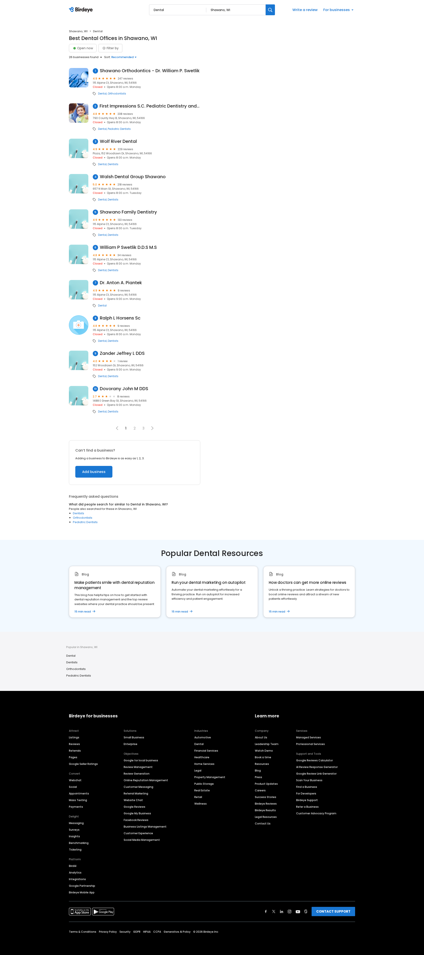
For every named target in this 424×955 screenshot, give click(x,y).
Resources (262, 764)
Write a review (305, 9)
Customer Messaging (138, 787)
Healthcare (201, 757)
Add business (94, 471)
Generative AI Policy (177, 932)
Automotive (202, 737)
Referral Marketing (136, 793)
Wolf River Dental (118, 141)
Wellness (200, 804)
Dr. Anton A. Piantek (121, 283)
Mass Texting (78, 800)
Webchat (75, 780)
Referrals (75, 751)
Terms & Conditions (82, 932)
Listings (74, 737)
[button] (152, 428)
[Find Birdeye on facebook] (266, 911)
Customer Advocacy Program (316, 813)
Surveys (74, 830)
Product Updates (266, 784)
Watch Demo (264, 751)
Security (125, 932)
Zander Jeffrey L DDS (122, 353)
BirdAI (72, 866)
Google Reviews (134, 807)
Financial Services (206, 751)
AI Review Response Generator (317, 767)
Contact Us (263, 823)
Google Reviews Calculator (314, 760)
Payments (76, 807)
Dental (102, 93)
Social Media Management (142, 840)
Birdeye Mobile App (82, 892)
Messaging (76, 823)
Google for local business (141, 760)
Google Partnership (82, 886)
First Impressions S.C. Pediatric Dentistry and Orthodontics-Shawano (150, 106)
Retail (198, 797)
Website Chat (133, 800)
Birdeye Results (265, 810)
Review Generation (137, 773)
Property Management (209, 777)
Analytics (75, 872)
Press (258, 777)
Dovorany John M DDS (124, 388)
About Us (261, 737)
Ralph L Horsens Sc (120, 318)
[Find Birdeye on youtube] (298, 911)
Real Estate (202, 790)
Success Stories (265, 797)
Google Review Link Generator (316, 773)
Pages (73, 757)
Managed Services (308, 737)
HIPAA (147, 932)
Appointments (79, 793)
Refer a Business (307, 807)
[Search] (270, 9)
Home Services (204, 764)
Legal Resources (266, 817)
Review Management (138, 767)
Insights (74, 836)
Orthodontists (117, 93)
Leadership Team (266, 744)
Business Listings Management (145, 826)
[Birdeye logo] (81, 10)
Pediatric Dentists (119, 129)
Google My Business (137, 813)
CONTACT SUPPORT (333, 911)
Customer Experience (138, 833)
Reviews (74, 744)
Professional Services (310, 744)
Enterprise (130, 744)
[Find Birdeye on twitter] (273, 911)
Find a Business (306, 787)
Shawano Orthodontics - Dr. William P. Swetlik (150, 71)
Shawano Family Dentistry (128, 212)
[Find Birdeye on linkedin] (281, 911)
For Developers (306, 793)
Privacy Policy (108, 932)
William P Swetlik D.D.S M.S (128, 247)
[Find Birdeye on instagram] (289, 911)
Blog (258, 770)
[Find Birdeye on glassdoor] (306, 911)
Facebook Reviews (136, 820)
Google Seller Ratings (83, 764)
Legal (197, 770)
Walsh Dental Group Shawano (133, 177)
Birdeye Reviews (266, 804)
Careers (260, 790)
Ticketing (75, 849)
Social (73, 787)
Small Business (134, 737)
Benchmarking (79, 843)
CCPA (157, 932)
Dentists (113, 164)
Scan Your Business (309, 780)
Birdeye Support (307, 800)
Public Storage (204, 784)
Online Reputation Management (146, 780)
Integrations (77, 879)
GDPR (136, 932)
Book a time (263, 757)
